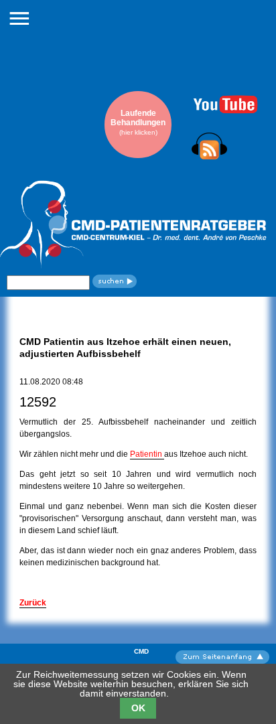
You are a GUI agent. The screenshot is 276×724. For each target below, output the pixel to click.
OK (138, 708)
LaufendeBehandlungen (138, 122)
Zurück (32, 602)
